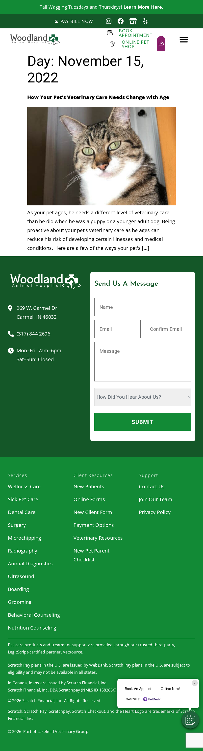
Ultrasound (21, 576)
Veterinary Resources (98, 537)
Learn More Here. (143, 7)
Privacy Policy (155, 512)
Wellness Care (24, 486)
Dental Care (21, 512)
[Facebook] (121, 21)
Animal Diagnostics (30, 563)
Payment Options (94, 525)
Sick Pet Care (23, 499)
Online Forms (89, 499)
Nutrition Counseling (32, 627)
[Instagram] (108, 21)
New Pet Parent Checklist (92, 555)
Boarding (18, 589)
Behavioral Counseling (34, 615)
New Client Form (93, 512)
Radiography (22, 550)
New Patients (89, 486)
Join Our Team (155, 499)
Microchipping (24, 537)
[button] (183, 39)
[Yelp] (145, 21)
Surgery (17, 525)
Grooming (20, 602)
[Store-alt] (133, 21)
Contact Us (152, 486)
